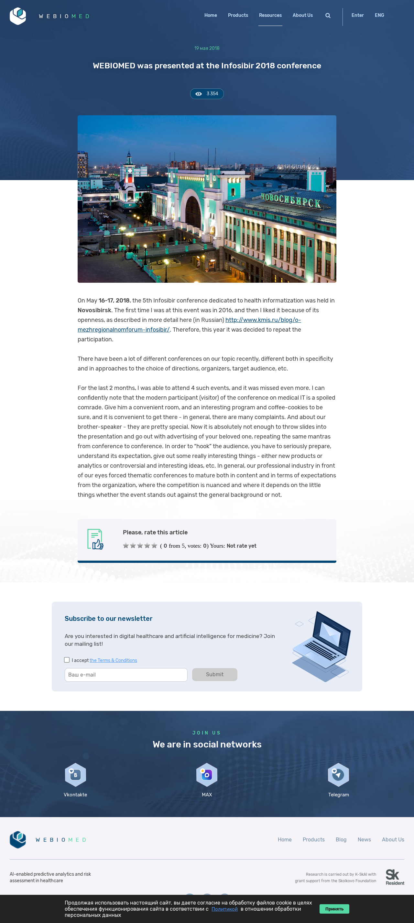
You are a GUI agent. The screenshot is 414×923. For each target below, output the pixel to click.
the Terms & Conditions (113, 660)
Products (238, 15)
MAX (207, 795)
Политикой (225, 909)
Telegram (338, 795)
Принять (334, 908)
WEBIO (66, 16)
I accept (104, 660)
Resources (270, 15)
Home (210, 15)
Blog (341, 840)
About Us (303, 15)
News (364, 840)
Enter (358, 15)
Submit (214, 674)
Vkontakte (75, 795)
